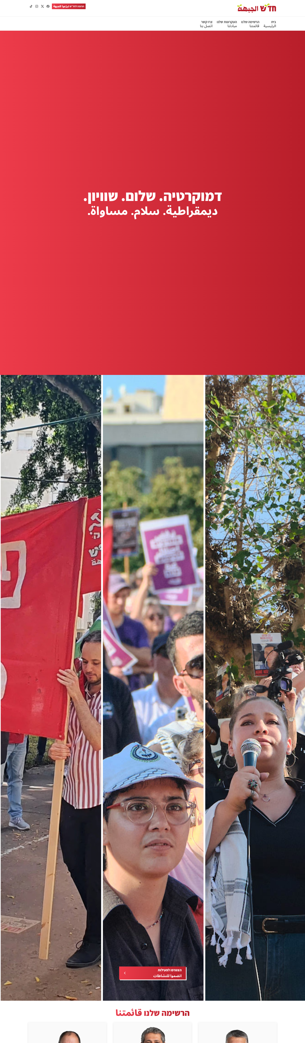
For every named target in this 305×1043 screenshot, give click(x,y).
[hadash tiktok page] (31, 6)
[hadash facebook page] (48, 6)
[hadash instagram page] (37, 6)
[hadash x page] (42, 6)
